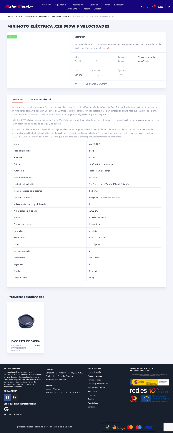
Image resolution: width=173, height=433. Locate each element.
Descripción (17, 99)
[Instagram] (14, 397)
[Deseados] (147, 6)
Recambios (78, 4)
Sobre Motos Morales (96, 387)
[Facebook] (7, 397)
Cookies (91, 399)
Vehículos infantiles (62, 16)
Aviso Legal (92, 391)
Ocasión (97, 8)
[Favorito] (76, 84)
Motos (87, 8)
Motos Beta (71, 8)
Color (120, 74)
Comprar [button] (35, 345)
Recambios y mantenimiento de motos (18, 348)
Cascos (45, 4)
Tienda (19, 16)
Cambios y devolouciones (98, 383)
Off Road (94, 4)
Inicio (10, 16)
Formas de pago (94, 380)
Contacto (91, 407)
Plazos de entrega (95, 376)
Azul (140, 61)
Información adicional (41, 99)
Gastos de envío (94, 372)
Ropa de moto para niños (37, 16)
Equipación (60, 4)
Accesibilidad (93, 403)
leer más (106, 48)
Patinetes (118, 4)
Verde (146, 61)
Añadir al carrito (98, 84)
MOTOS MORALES (12, 368)
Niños (107, 4)
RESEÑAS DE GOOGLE (14, 414)
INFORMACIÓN (94, 368)
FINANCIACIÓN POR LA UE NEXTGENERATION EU (141, 369)
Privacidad (92, 395)
